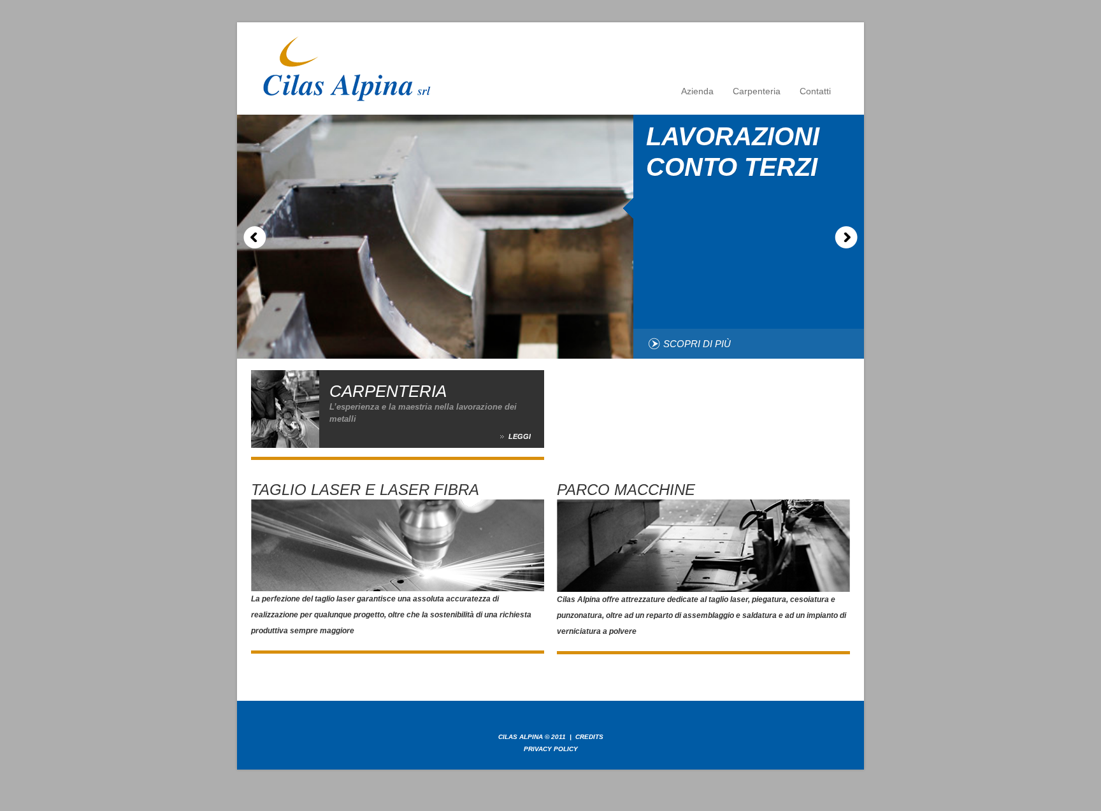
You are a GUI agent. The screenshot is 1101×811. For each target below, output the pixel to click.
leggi (519, 436)
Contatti (815, 91)
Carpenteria (757, 91)
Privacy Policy (551, 748)
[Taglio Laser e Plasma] (397, 507)
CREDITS (589, 736)
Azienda (697, 91)
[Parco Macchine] (703, 507)
